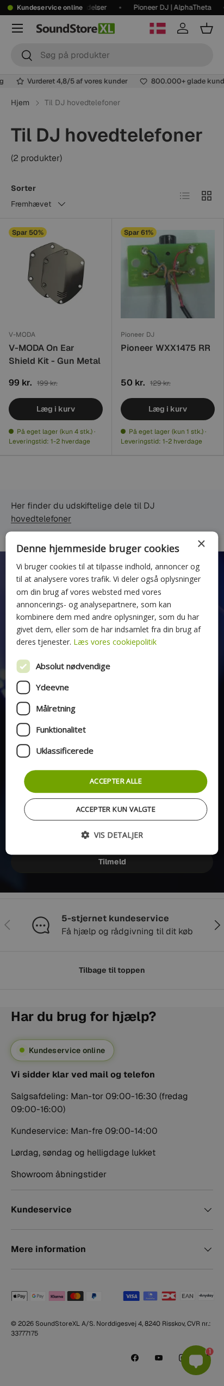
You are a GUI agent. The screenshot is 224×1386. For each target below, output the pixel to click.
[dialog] (111, 693)
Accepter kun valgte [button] (116, 809)
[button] (112, 835)
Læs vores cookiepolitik (115, 642)
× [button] (201, 544)
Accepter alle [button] (116, 781)
